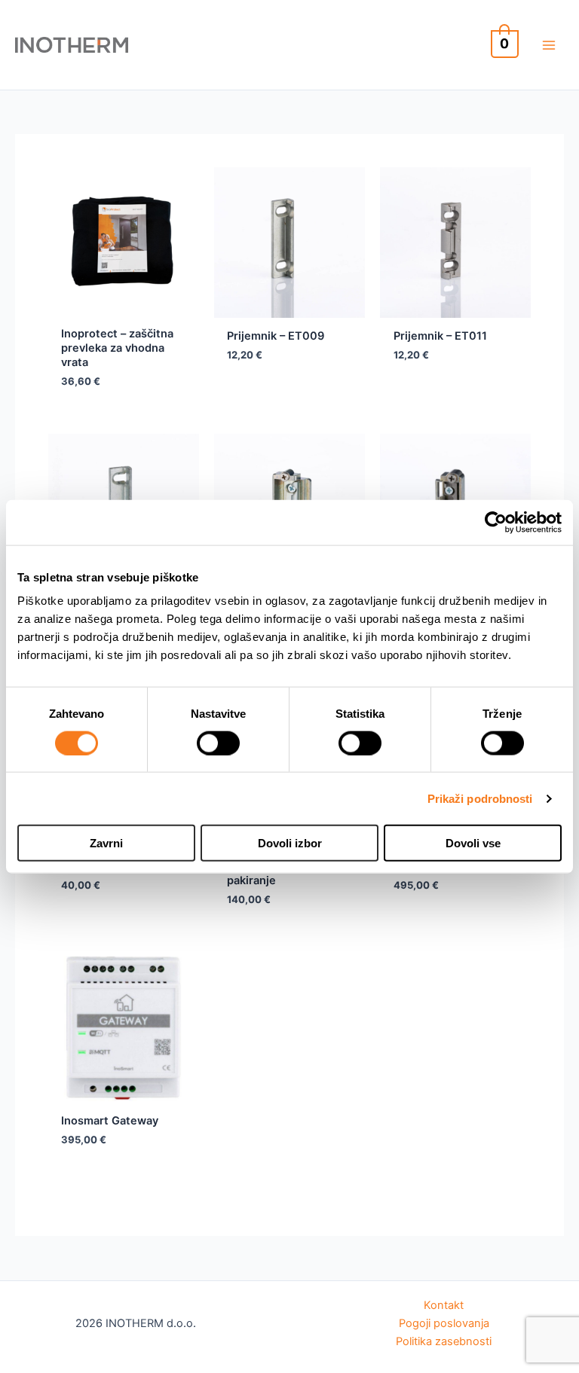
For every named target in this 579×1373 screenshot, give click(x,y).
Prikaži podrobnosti (480, 798)
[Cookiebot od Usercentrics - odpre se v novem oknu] (496, 522)
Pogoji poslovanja (444, 1323)
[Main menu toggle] (549, 44)
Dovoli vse (473, 843)
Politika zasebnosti (444, 1341)
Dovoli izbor (290, 843)
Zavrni (106, 843)
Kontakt (444, 1305)
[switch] (218, 743)
